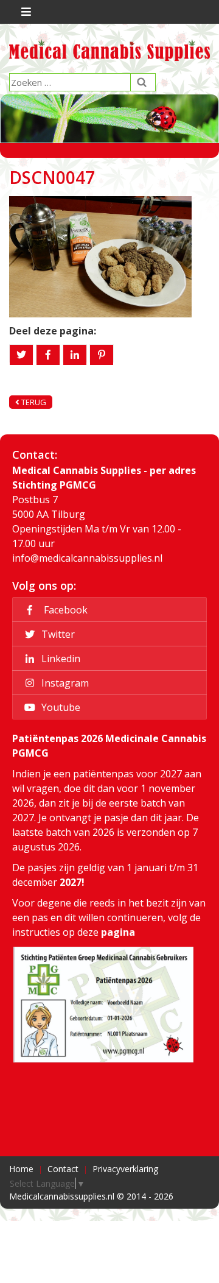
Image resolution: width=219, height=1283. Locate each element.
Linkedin (59, 658)
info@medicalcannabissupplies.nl (87, 558)
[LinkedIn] (74, 355)
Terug (32, 402)
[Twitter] (21, 355)
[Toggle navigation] (24, 12)
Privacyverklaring (125, 1169)
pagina (118, 932)
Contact (62, 1169)
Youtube (59, 707)
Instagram (64, 683)
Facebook (63, 610)
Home (21, 1169)
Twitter (57, 634)
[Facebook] (48, 355)
